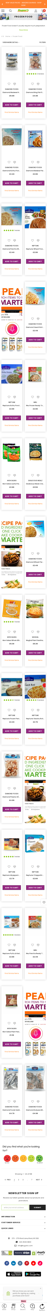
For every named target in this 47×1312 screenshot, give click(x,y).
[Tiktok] (40, 1263)
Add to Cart (11, 105)
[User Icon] (35, 10)
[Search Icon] (13, 10)
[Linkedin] (13, 1263)
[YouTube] (33, 1263)
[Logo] (23, 10)
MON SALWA (11, 480)
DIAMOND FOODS (11, 89)
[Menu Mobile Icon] (2, 10)
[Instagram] (20, 1263)
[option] (23, 4)
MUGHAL (35, 637)
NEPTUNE (35, 246)
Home (7, 36)
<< (2, 36)
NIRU (35, 402)
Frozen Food (17, 36)
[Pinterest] (26, 1263)
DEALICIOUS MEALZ (35, 480)
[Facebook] (6, 1263)
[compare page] (44, 902)
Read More (23, 30)
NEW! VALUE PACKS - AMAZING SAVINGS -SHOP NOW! (23, 4)
